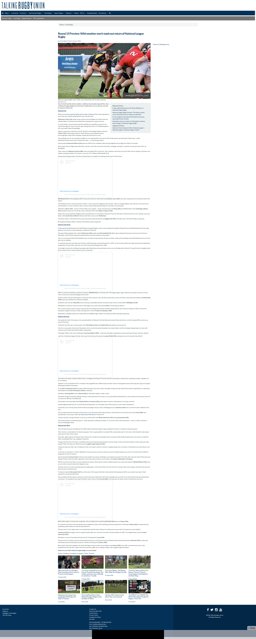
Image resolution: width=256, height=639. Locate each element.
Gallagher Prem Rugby (9, 613)
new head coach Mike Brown (87, 414)
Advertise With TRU (95, 611)
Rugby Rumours (27, 18)
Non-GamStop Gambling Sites (98, 626)
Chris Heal (63, 41)
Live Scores (14, 13)
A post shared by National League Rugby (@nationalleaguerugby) (85, 194)
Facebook (66, 553)
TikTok (86, 553)
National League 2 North (131, 130)
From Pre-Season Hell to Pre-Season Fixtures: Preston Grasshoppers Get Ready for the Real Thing (138, 573)
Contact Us (92, 609)
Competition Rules (95, 617)
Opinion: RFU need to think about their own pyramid (114, 596)
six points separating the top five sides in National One (80, 114)
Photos (76, 13)
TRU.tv (82, 13)
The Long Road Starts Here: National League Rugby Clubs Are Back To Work (92, 596)
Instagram (73, 553)
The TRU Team (6, 615)
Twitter (60, 553)
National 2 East (117, 128)
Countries (23, 13)
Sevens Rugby (58, 13)
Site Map (92, 619)
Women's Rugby (7, 18)
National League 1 (138, 128)
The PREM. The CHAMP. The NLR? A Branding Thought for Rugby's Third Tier (138, 596)
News (6, 13)
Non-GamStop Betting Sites (97, 624)
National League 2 (118, 130)
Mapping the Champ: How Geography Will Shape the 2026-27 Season (67, 596)
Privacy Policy (93, 615)
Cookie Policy (93, 613)
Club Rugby (47, 13)
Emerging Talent (92, 13)
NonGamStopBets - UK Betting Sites (100, 622)
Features (68, 13)
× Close (251, 628)
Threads (91, 553)
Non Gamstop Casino (95, 628)
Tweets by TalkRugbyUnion (161, 44)
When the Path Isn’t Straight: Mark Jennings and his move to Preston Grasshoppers (68, 572)
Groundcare (102, 13)
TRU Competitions (38, 18)
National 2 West (127, 128)
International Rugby (35, 13)
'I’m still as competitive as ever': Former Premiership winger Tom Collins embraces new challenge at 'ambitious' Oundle (92, 573)
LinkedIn (80, 553)
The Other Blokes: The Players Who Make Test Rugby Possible (115, 571)
